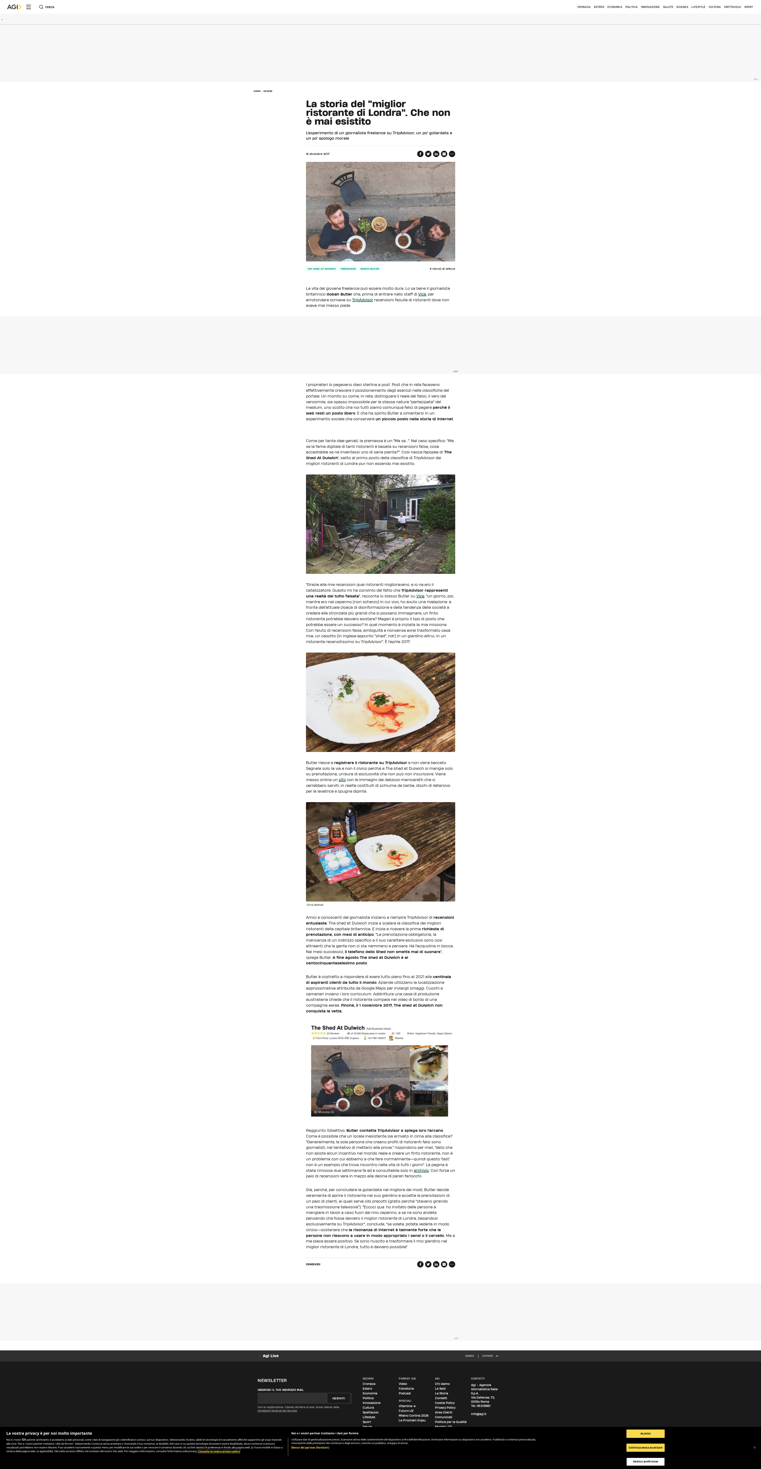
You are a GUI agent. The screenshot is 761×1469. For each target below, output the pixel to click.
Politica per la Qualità (451, 1422)
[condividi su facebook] (420, 154)
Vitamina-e (407, 1406)
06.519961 (483, 1406)
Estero (599, 7)
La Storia (441, 1393)
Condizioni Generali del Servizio (277, 1410)
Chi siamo (442, 1384)
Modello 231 (443, 1427)
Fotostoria (406, 1388)
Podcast (405, 1393)
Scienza (682, 7)
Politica (631, 7)
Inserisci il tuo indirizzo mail (281, 1390)
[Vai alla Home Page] (14, 7)
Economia (614, 7)
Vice (422, 294)
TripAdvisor (362, 300)
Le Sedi (440, 1388)
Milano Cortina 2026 (413, 1415)
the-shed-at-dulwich (322, 268)
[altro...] (452, 154)
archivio (421, 1170)
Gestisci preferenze (645, 1461)
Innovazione (650, 7)
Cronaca (584, 7)
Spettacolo (732, 7)
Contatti (441, 1398)
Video (403, 1384)
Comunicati (443, 1417)
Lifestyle (698, 7)
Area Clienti (443, 1412)
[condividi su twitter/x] (428, 154)
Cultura (715, 7)
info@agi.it (478, 1414)
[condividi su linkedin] (436, 154)
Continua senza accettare (646, 1447)
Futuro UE (406, 1411)
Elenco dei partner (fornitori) (310, 1447)
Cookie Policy (445, 1403)
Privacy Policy (445, 1407)
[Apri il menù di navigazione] (28, 7)
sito (342, 779)
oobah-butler (369, 268)
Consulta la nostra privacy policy (219, 1451)
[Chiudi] (754, 1447)
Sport (748, 7)
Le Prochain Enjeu (412, 1420)
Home (257, 91)
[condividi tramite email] (444, 154)
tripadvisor (348, 268)
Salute (668, 7)
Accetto (646, 1433)
